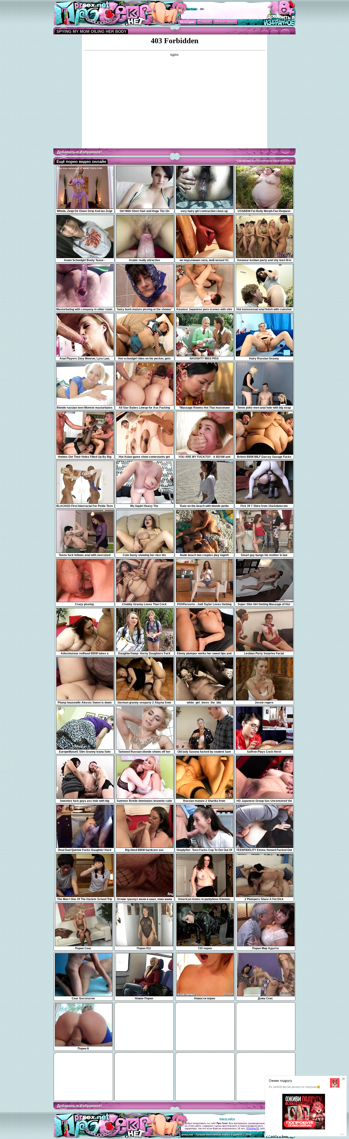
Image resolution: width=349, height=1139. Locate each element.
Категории (187, 22)
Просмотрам (264, 160)
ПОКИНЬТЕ (252, 1128)
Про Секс (191, 9)
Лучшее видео (225, 22)
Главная (205, 22)
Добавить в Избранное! (79, 152)
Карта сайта (227, 1118)
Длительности (283, 160)
